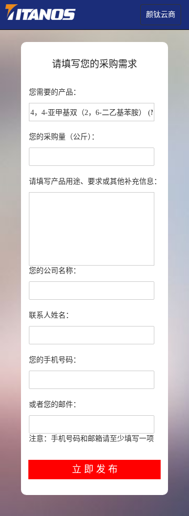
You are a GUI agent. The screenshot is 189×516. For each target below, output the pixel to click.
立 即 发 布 (95, 469)
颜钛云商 (160, 14)
